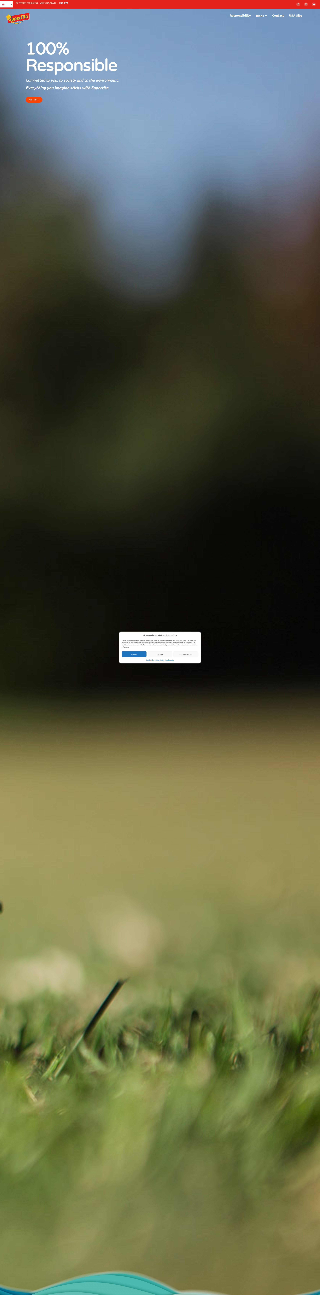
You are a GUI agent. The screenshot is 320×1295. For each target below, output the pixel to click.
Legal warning (170, 660)
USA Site (295, 15)
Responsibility (240, 15)
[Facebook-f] (298, 4)
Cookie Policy (150, 660)
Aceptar (134, 654)
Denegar (160, 654)
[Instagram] (306, 4)
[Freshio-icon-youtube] (314, 4)
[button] (6, 4)
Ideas (260, 16)
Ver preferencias (186, 654)
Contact (278, 15)
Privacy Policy (160, 660)
